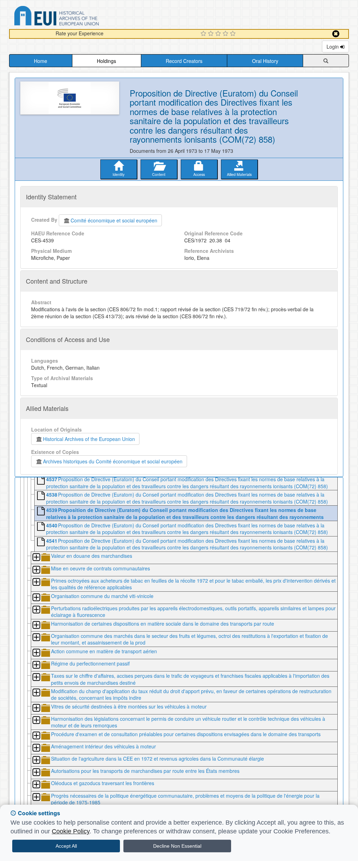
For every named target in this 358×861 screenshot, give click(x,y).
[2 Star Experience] (211, 34)
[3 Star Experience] (219, 34)
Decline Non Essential (177, 846)
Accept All (66, 846)
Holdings (106, 60)
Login (333, 46)
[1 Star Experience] (204, 34)
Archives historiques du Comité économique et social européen (112, 461)
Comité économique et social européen (114, 220)
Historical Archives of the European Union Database (76, 17)
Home (40, 60)
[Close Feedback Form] (335, 34)
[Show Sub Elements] (36, 558)
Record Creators (184, 60)
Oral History (265, 60)
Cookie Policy (71, 831)
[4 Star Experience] (226, 34)
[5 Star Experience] (233, 34)
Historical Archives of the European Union (89, 438)
